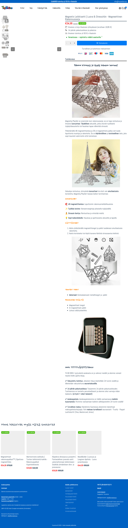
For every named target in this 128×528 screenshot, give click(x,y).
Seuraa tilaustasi (82, 8)
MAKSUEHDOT (69, 491)
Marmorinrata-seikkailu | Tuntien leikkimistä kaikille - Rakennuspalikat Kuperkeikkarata (37, 460)
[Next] (5, 56)
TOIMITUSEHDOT (69, 502)
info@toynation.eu (120, 1)
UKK (66, 505)
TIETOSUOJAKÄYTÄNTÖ (71, 494)
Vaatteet (56, 8)
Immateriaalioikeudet (70, 511)
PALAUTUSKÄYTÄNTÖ (70, 497)
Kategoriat (42, 8)
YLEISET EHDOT (69, 488)
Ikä (31, 8)
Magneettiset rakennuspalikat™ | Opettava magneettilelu (12, 459)
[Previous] (5, 18)
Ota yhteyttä (101, 8)
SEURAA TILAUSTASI (70, 508)
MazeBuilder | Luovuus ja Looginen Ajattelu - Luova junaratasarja (87, 459)
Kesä (68, 8)
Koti (22, 8)
